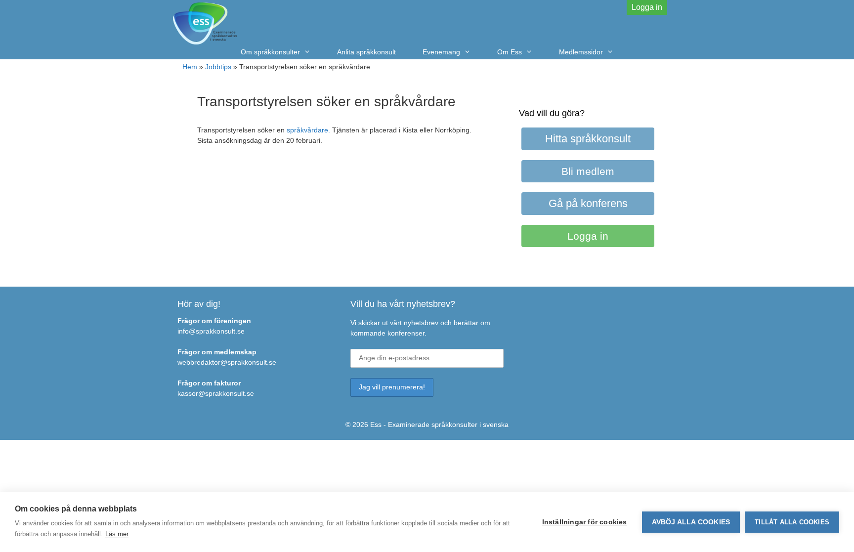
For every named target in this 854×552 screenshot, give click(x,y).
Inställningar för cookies (584, 522)
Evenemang (441, 52)
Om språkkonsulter (270, 52)
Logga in (647, 7)
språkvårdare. (308, 130)
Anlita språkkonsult (366, 52)
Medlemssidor (581, 52)
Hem (189, 67)
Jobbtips (218, 67)
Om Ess (509, 52)
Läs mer (116, 534)
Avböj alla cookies (691, 522)
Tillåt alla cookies (792, 522)
